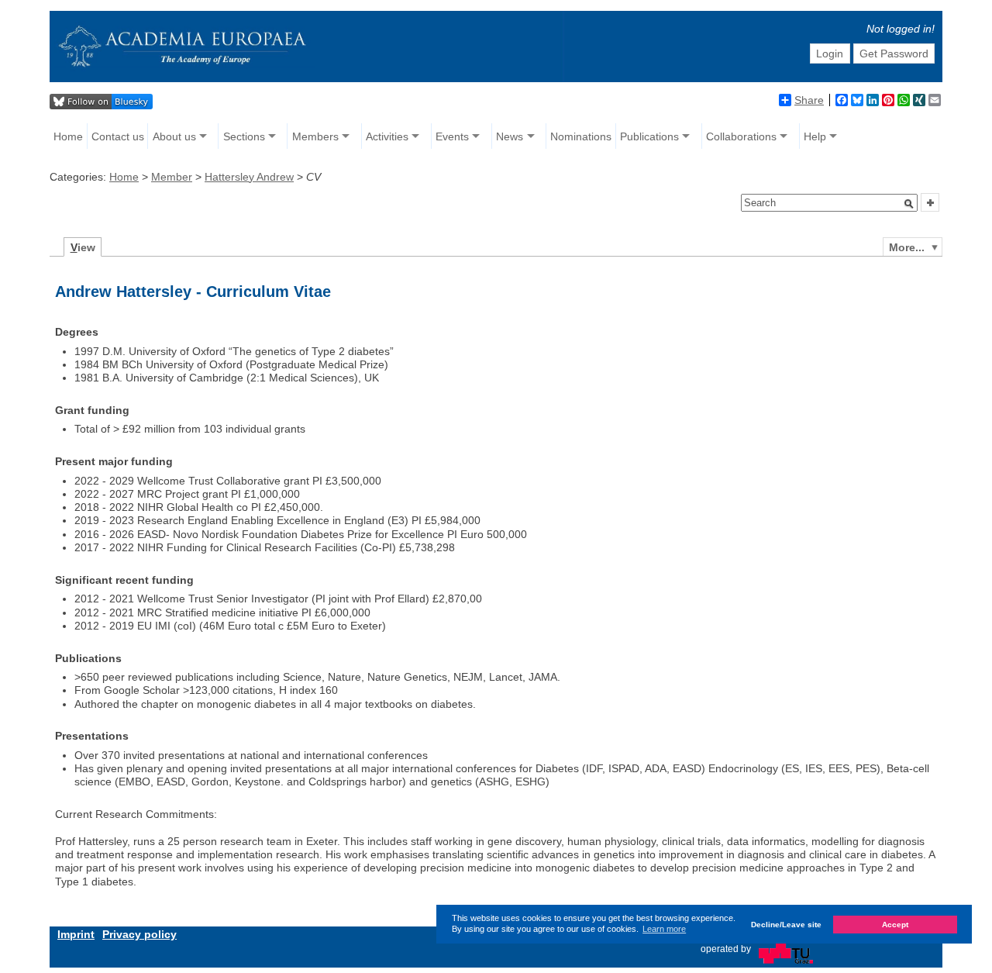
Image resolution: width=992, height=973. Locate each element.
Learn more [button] (664, 928)
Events (452, 136)
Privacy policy (139, 934)
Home (68, 136)
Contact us (117, 136)
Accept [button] (895, 924)
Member (171, 177)
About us (174, 136)
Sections (244, 136)
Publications (649, 136)
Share (809, 100)
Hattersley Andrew (249, 177)
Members (315, 136)
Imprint (76, 934)
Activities (387, 136)
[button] (909, 204)
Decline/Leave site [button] (786, 924)
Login (829, 53)
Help (815, 136)
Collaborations (741, 136)
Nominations (580, 136)
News (509, 136)
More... (907, 247)
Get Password (893, 53)
